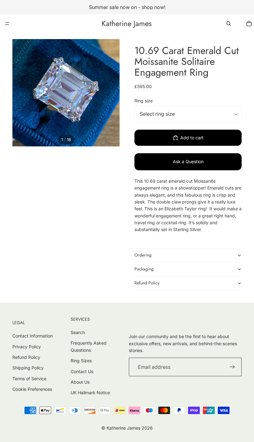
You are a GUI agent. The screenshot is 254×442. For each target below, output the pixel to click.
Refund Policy (147, 283)
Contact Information (32, 335)
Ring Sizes (81, 360)
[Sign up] (232, 366)
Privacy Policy (26, 346)
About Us (80, 382)
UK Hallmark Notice (90, 392)
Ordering (142, 255)
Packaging (144, 269)
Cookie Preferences (32, 389)
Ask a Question (188, 161)
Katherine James (123, 428)
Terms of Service (29, 378)
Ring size (143, 100)
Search (78, 332)
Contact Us (82, 371)
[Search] (228, 23)
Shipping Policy (28, 367)
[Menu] (7, 23)
